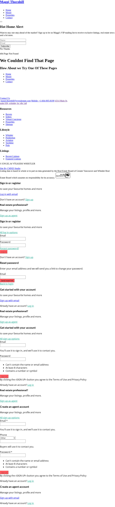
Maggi (8, 12)
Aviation (9, 140)
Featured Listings (13, 159)
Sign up (29, 199)
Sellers (9, 117)
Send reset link (7, 280)
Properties (10, 15)
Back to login (6, 283)
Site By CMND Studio (10, 168)
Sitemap (9, 124)
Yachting (9, 143)
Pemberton (10, 138)
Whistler (9, 135)
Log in (3, 251)
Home (8, 10)
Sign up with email (9, 300)
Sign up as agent (8, 215)
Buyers (9, 114)
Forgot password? (9, 248)
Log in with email (9, 194)
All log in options (9, 232)
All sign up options (9, 338)
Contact (9, 17)
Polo (8, 145)
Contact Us (5, 98)
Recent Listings (12, 156)
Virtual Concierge (13, 119)
